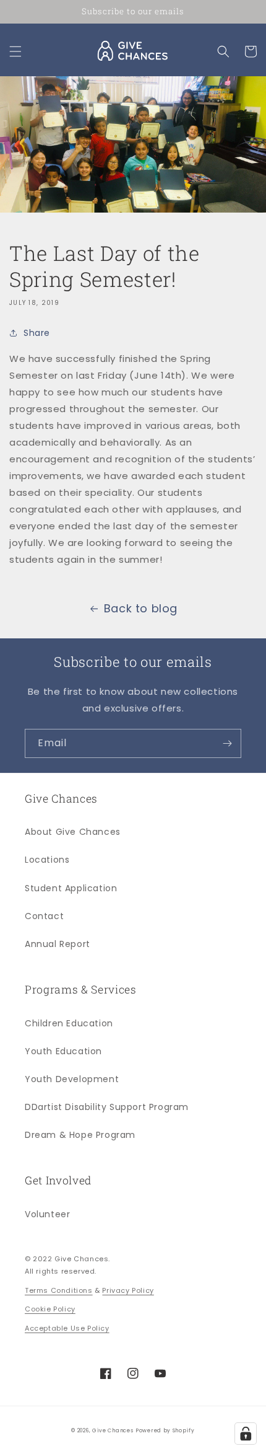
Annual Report (57, 944)
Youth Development (72, 1079)
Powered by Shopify (165, 1430)
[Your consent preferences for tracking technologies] (245, 1433)
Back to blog (141, 608)
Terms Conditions (59, 1290)
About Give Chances (73, 832)
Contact (44, 916)
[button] (15, 51)
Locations (47, 859)
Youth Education (63, 1051)
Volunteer (47, 1214)
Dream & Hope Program (80, 1135)
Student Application (71, 888)
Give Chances (112, 1430)
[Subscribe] (227, 743)
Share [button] (37, 333)
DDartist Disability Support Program (107, 1107)
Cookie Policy (50, 1309)
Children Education (69, 1023)
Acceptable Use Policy (67, 1328)
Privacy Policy (127, 1290)
